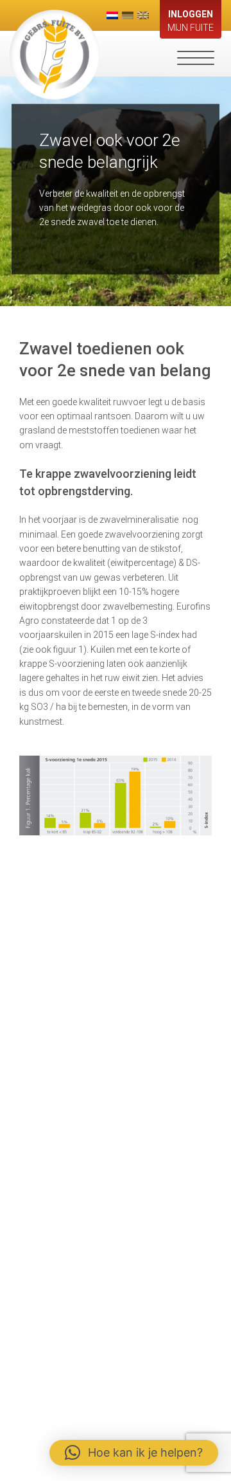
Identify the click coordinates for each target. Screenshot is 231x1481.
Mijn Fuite (190, 21)
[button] (133, 1453)
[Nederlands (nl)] (112, 15)
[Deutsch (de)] (127, 15)
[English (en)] (143, 15)
